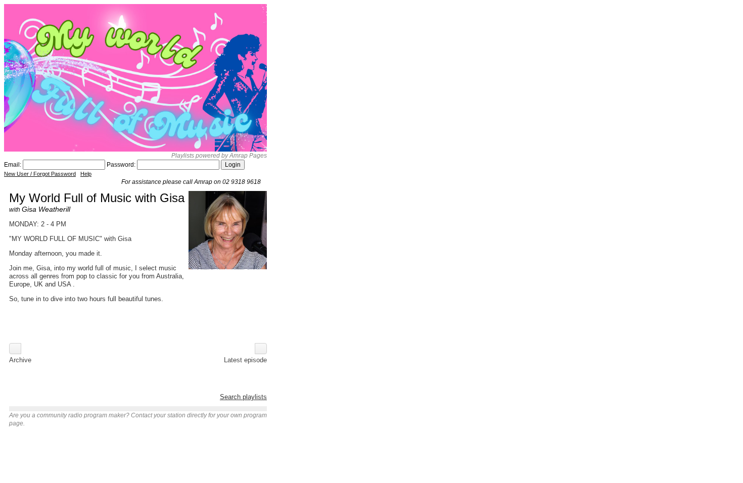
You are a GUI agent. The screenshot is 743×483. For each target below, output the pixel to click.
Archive (20, 360)
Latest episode (245, 360)
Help (85, 174)
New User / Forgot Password (40, 174)
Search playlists (243, 397)
